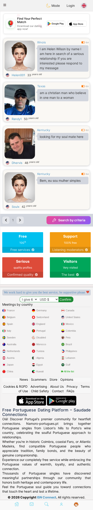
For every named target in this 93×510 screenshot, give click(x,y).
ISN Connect (46, 497)
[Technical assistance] (76, 504)
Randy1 (17, 119)
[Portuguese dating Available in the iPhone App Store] (32, 398)
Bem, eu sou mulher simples (60, 180)
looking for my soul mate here (61, 137)
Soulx (15, 206)
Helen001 (18, 75)
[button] (4, 5)
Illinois (41, 42)
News (24, 379)
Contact (58, 391)
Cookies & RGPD (15, 386)
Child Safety (40, 391)
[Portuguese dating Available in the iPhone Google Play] (61, 398)
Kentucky (43, 130)
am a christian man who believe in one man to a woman (63, 95)
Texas (41, 86)
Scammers (38, 379)
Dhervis (17, 163)
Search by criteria (71, 220)
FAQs (70, 391)
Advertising (38, 386)
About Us (57, 386)
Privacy (72, 386)
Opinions (66, 379)
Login (71, 5)
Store (53, 379)
